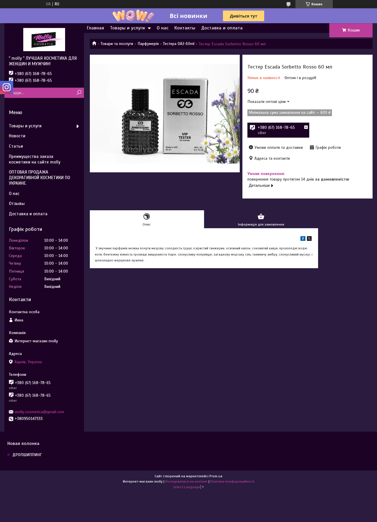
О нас (162, 28)
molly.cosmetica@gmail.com (39, 411)
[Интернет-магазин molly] (44, 39)
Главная (95, 28)
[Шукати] (79, 93)
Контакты (184, 28)
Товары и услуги (127, 28)
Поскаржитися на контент (186, 481)
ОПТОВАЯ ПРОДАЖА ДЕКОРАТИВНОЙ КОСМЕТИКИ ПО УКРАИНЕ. (39, 177)
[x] (309, 239)
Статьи (16, 146)
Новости (17, 136)
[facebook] (302, 239)
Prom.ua (215, 476)
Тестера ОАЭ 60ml (178, 43)
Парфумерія (148, 43)
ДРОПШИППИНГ (27, 454)
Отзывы (17, 203)
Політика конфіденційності (232, 481)
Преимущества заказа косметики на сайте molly (34, 159)
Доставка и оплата (222, 28)
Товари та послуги (116, 43)
